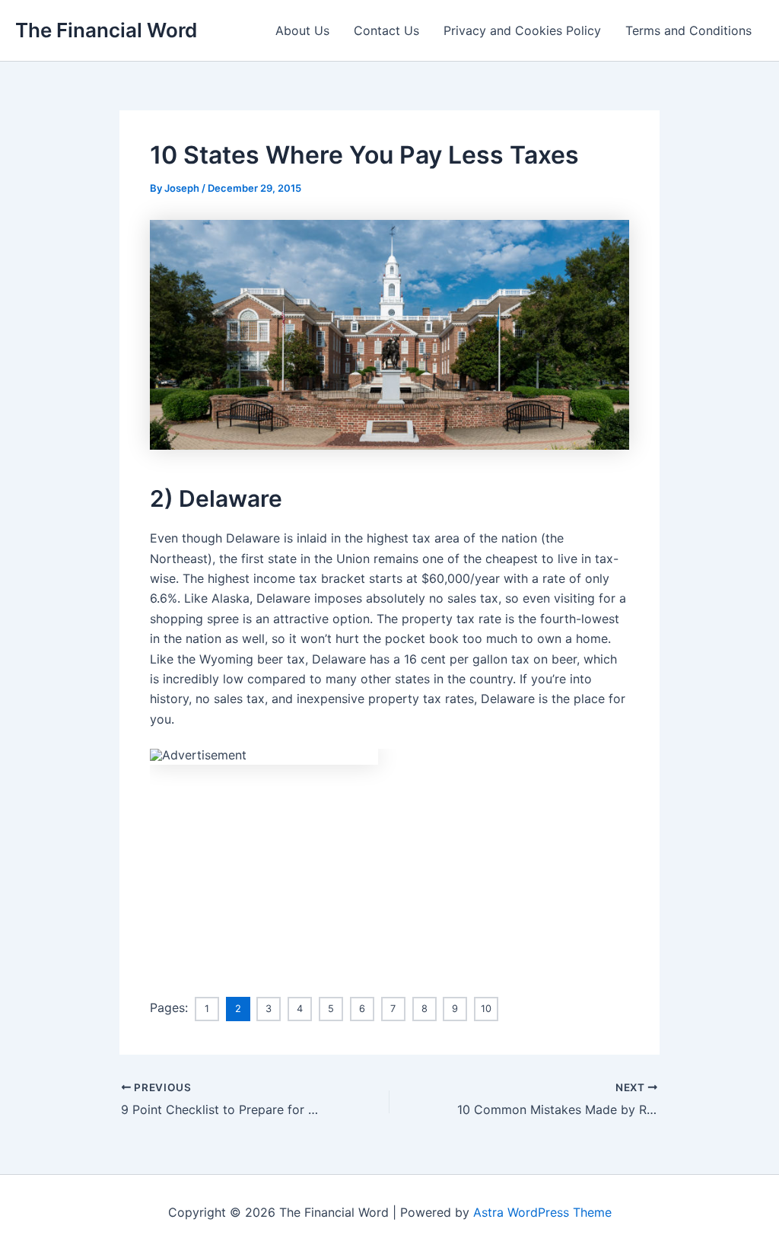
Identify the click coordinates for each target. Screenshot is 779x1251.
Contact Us (386, 30)
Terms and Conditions (688, 30)
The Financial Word (106, 30)
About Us (302, 30)
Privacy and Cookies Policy (522, 30)
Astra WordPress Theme (542, 1212)
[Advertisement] (389, 871)
